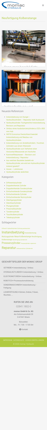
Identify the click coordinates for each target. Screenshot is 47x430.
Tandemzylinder (12, 212)
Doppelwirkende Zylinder (16, 185)
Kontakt (24, 329)
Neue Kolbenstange (22, 236)
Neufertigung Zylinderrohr (20, 240)
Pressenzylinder (11, 242)
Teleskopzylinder (13, 217)
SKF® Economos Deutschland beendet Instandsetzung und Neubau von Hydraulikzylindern (22, 137)
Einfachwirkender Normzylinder (18, 197)
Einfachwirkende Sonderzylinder (19, 191)
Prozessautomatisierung (18, 281)
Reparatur (9, 248)
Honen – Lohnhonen (14, 169)
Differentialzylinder (14, 183)
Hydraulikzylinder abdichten (17, 172)
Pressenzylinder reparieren (28, 243)
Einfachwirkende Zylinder (16, 194)
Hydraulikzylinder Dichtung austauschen (18, 228)
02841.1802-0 (23, 306)
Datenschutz (18, 340)
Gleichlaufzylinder (13, 203)
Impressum (7, 340)
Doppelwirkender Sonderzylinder (19, 188)
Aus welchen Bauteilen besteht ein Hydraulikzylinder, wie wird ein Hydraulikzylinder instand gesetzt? (25, 163)
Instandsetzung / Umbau (18, 268)
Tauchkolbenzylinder (14, 214)
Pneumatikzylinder (13, 209)
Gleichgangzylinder (14, 200)
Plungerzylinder (12, 206)
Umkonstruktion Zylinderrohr (24, 248)
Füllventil (4, 228)
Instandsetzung (13, 232)
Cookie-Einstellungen (34, 340)
